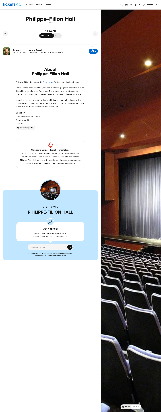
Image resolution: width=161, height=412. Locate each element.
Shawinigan (48, 82)
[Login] (157, 4)
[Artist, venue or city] (121, 4)
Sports (48, 5)
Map (138, 407)
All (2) (57, 36)
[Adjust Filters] (5, 33)
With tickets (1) (46, 36)
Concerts (29, 5)
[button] (93, 51)
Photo (127, 407)
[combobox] (148, 4)
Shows (39, 5)
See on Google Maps (27, 128)
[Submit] (69, 247)
